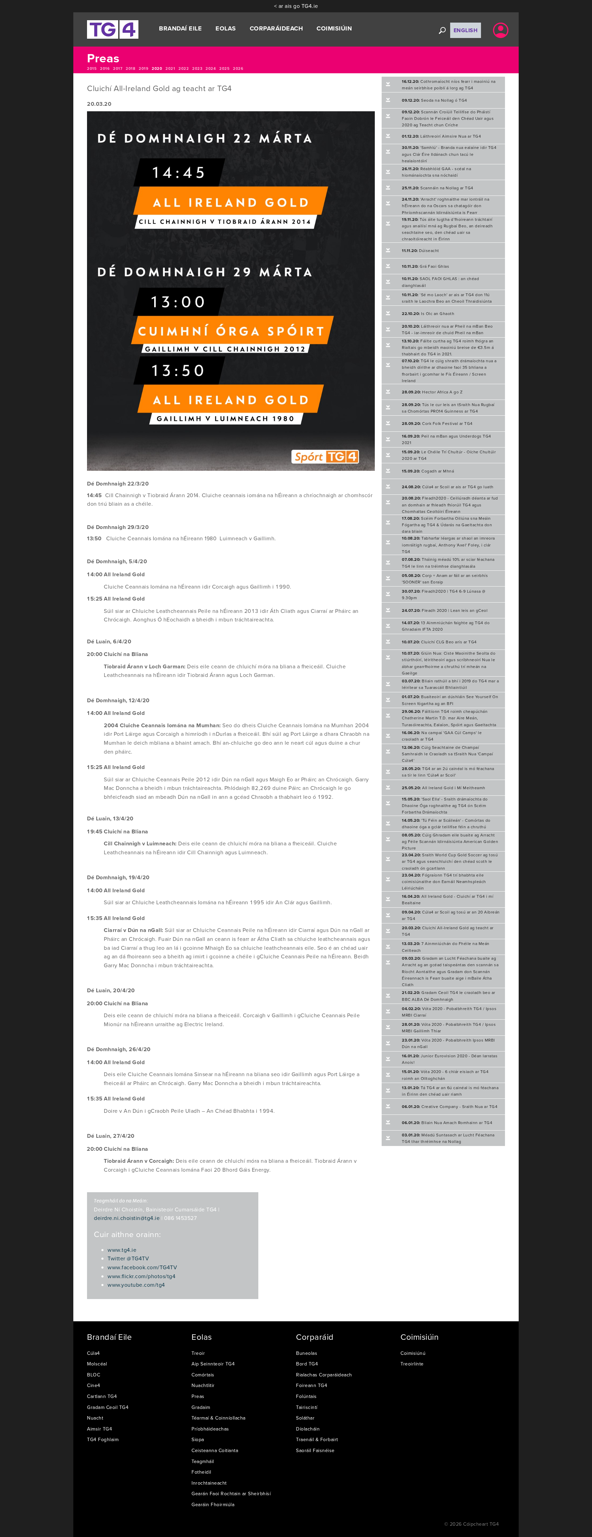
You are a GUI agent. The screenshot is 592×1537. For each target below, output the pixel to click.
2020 (157, 68)
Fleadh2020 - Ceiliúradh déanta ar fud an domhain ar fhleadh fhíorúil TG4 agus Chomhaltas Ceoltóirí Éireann (450, 504)
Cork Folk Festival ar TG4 (437, 423)
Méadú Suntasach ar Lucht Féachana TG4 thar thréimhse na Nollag (448, 1138)
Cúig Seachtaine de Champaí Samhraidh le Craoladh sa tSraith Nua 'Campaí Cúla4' (447, 753)
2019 (143, 68)
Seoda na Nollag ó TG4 (434, 100)
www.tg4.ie (122, 1249)
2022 (183, 68)
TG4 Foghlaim (103, 1439)
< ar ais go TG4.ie (296, 6)
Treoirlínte (412, 1363)
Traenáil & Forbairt (317, 1439)
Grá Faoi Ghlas (425, 266)
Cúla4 (93, 1353)
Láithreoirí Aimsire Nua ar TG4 (441, 136)
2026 (238, 68)
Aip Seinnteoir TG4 (213, 1363)
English (466, 30)
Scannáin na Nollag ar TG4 (437, 188)
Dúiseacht (420, 250)
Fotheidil (201, 1472)
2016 (105, 68)
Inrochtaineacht (209, 1482)
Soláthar (305, 1417)
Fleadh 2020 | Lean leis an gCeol (445, 610)
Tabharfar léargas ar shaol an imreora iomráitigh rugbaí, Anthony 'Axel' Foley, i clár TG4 (448, 544)
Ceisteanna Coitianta (215, 1450)
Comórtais (203, 1374)
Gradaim (201, 1407)
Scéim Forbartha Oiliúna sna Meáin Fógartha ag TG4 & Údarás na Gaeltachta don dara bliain (447, 524)
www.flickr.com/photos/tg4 (141, 1276)
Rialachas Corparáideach (324, 1374)
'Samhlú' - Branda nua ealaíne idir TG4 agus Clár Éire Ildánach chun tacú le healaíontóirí (449, 153)
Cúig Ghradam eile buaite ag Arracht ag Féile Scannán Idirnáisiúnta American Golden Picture (450, 841)
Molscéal (97, 1363)
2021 (170, 68)
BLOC (93, 1374)
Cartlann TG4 (102, 1396)
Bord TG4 (307, 1363)
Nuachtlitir (203, 1385)
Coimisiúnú (413, 1353)
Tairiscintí (307, 1407)
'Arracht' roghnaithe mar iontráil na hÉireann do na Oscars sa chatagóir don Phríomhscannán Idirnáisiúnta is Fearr (445, 205)
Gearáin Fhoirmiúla (213, 1504)
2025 (224, 68)
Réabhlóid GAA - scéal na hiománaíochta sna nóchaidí (436, 172)
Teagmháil (203, 1461)
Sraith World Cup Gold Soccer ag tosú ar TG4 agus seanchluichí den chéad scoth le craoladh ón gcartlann (450, 861)
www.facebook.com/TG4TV (142, 1267)
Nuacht (95, 1417)
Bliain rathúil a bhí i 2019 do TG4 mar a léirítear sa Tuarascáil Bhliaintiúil (450, 684)
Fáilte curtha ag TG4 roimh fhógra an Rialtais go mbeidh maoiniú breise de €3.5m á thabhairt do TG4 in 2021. (448, 347)
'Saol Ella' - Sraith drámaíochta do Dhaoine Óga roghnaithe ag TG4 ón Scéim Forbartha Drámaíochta (445, 805)
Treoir (198, 1353)
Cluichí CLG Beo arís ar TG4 (439, 642)
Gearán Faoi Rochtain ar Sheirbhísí (231, 1493)
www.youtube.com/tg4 (136, 1284)
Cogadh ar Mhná (428, 471)
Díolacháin (308, 1428)
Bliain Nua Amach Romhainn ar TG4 (447, 1122)
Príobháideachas (210, 1428)
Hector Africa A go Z (432, 392)
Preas (198, 1396)
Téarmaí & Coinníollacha (219, 1417)
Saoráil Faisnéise (315, 1450)
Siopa (198, 1439)
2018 (130, 68)
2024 (211, 68)
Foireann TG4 (311, 1385)
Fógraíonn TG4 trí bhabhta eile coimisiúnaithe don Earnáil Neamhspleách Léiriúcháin (444, 881)
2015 (92, 68)
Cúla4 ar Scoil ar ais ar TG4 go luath (448, 487)
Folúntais (306, 1396)
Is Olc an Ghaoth (428, 313)
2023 (197, 68)
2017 (117, 68)
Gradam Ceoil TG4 (107, 1407)
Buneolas (306, 1353)
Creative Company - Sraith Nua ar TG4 (449, 1106)
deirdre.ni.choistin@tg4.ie (127, 1218)
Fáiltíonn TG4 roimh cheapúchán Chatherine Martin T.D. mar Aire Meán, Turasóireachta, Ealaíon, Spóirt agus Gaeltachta (449, 717)
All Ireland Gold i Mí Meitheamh (443, 788)
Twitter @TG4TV (128, 1258)
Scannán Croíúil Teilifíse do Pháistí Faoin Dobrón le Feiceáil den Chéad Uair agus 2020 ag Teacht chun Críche (448, 118)
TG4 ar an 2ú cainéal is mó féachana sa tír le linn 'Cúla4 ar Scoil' (448, 772)
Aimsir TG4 (99, 1428)
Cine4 (93, 1385)
